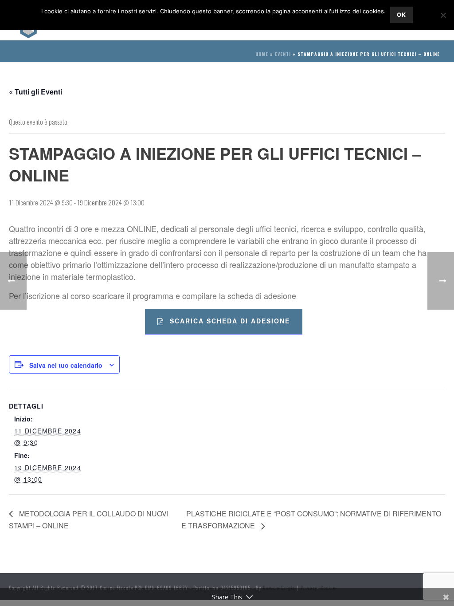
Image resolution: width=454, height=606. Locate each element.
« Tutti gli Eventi (35, 92)
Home (261, 54)
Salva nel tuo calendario (65, 365)
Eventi (283, 54)
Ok (401, 14)
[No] (442, 15)
